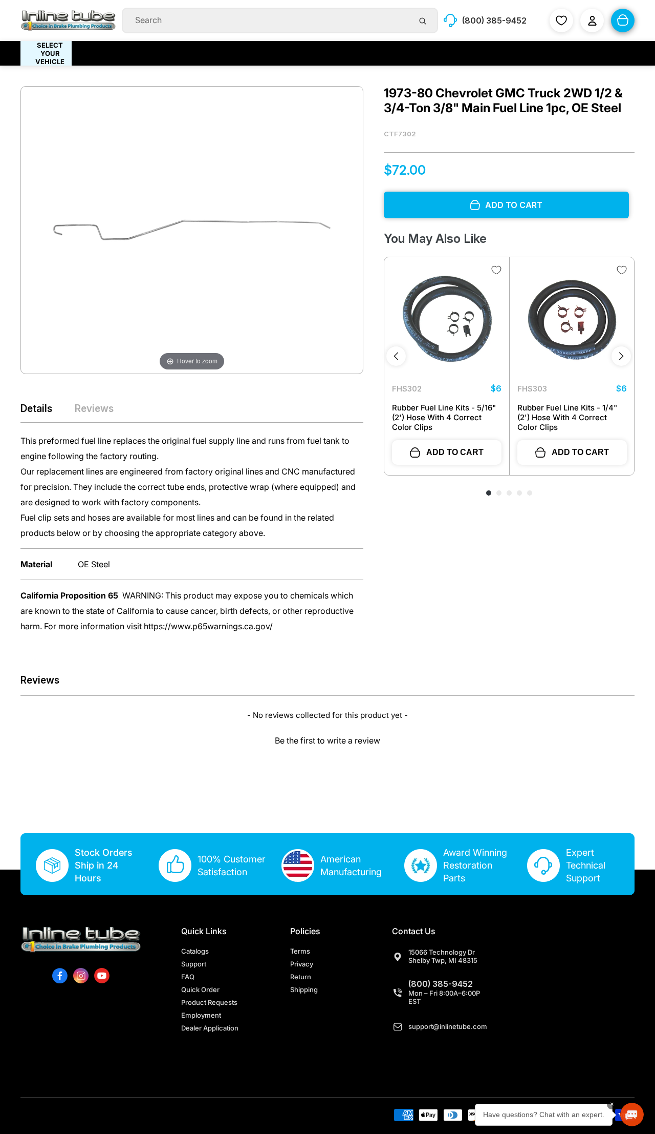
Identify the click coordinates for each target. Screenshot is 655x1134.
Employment (201, 1015)
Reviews (94, 408)
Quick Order (200, 989)
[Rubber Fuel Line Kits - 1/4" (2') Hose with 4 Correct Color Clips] (572, 320)
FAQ (187, 977)
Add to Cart (455, 452)
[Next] (621, 356)
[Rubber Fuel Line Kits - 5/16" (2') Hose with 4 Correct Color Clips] (446, 320)
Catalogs (195, 951)
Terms (300, 951)
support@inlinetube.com (447, 1026)
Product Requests (209, 1002)
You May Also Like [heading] (435, 238)
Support (193, 964)
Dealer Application (209, 1028)
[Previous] (396, 356)
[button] (327, 739)
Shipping (304, 989)
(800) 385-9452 (440, 984)
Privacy (301, 964)
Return (300, 977)
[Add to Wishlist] (496, 270)
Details (36, 408)
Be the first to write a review (327, 740)
